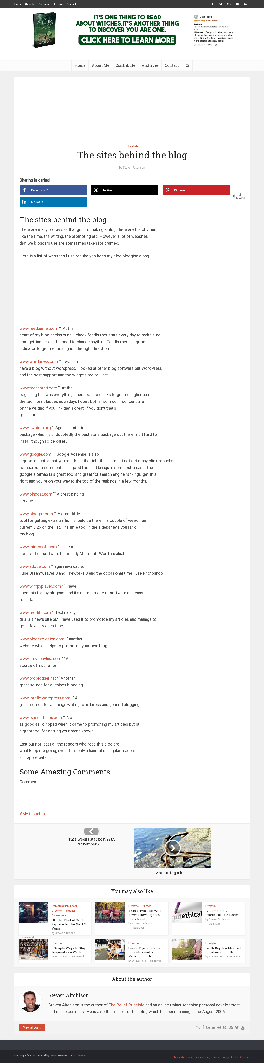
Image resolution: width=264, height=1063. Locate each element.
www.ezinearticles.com (41, 717)
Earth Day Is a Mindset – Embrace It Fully (223, 950)
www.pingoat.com (36, 494)
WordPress (79, 1055)
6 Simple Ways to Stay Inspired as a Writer (69, 950)
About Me (30, 4)
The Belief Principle (126, 1004)
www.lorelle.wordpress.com (45, 698)
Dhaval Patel (139, 960)
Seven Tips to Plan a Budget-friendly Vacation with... (144, 952)
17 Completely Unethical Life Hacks (222, 912)
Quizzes (146, 905)
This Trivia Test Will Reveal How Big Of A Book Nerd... (144, 914)
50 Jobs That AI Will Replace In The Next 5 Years (69, 924)
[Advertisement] (132, 108)
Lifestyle (132, 146)
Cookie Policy (221, 1057)
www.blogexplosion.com (42, 638)
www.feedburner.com (39, 328)
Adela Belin (61, 956)
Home (18, 4)
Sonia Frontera (217, 956)
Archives (59, 4)
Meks (53, 1055)
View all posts (32, 1027)
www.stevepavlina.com (40, 658)
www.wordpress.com (39, 361)
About (234, 1057)
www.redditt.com (35, 612)
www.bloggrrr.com (36, 513)
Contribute (45, 4)
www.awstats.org (35, 427)
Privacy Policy (203, 1057)
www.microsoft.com (38, 546)
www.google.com (35, 454)
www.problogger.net (38, 678)
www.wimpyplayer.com (40, 586)
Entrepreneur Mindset (64, 905)
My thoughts (33, 813)
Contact (71, 4)
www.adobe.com (35, 566)
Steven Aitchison (134, 167)
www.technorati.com (38, 387)
